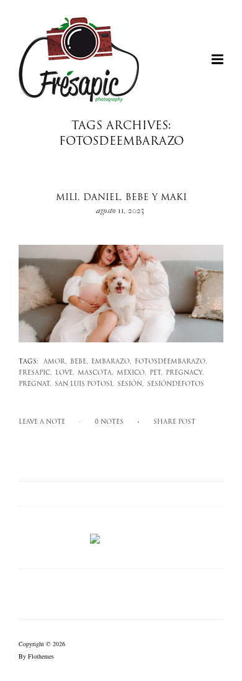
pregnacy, (185, 373)
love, (64, 373)
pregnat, (35, 384)
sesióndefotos (175, 384)
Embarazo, (111, 362)
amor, (55, 362)
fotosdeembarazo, (171, 362)
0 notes (109, 422)
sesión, (130, 384)
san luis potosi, (84, 384)
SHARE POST (174, 422)
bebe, (79, 362)
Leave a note (42, 422)
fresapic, (35, 373)
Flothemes (41, 656)
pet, (156, 373)
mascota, (96, 373)
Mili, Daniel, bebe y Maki (121, 198)
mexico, (131, 373)
